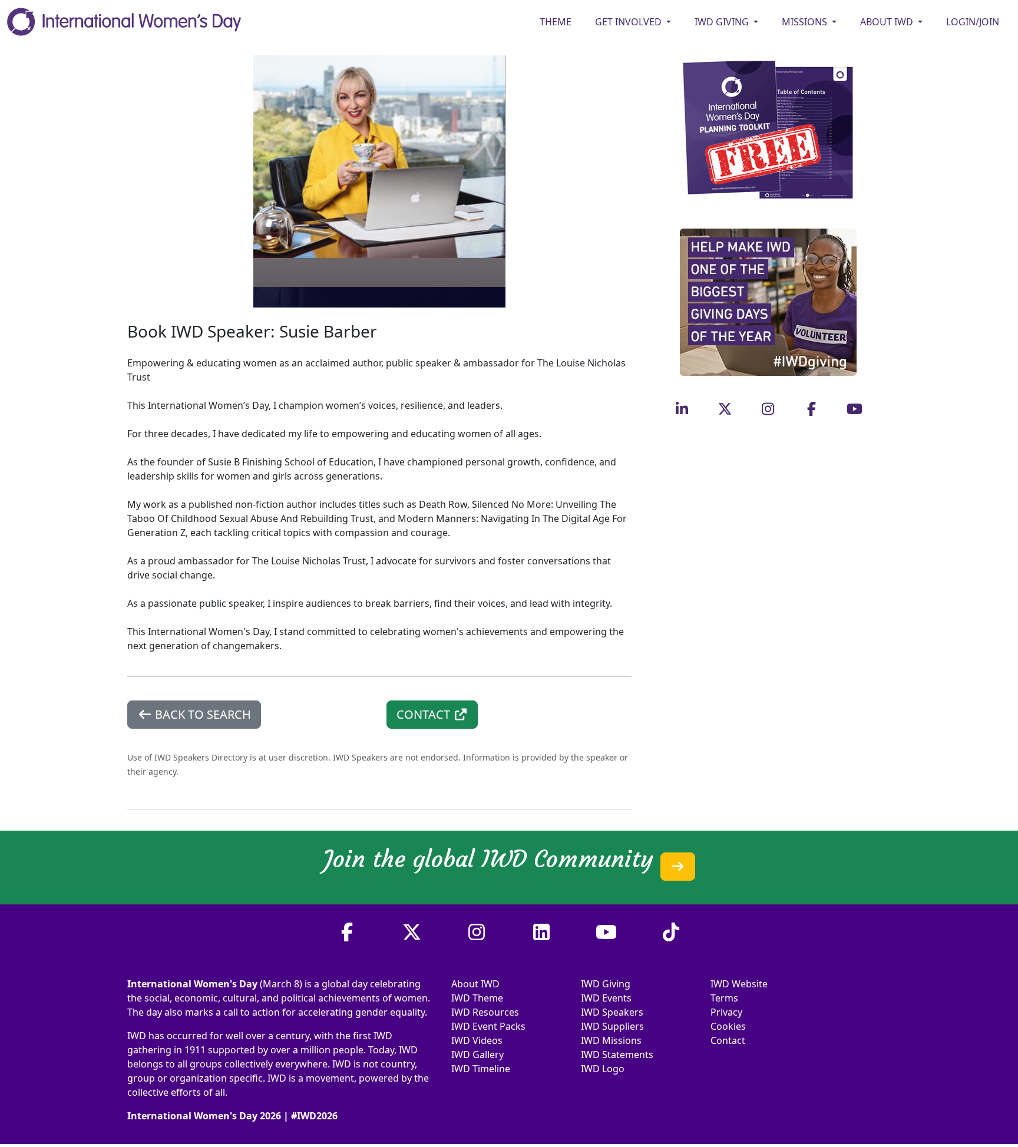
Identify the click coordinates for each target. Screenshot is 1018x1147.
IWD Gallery (477, 1054)
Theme (555, 21)
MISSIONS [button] (805, 21)
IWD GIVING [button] (723, 21)
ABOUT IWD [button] (887, 21)
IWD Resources (485, 1012)
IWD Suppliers (612, 1026)
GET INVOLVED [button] (629, 21)
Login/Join (972, 21)
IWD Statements (617, 1054)
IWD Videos (477, 1040)
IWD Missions (611, 1040)
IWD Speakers (612, 1012)
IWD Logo (602, 1068)
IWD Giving (605, 983)
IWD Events (606, 997)
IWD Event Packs (488, 1026)
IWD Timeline (480, 1068)
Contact (727, 1040)
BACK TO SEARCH (201, 714)
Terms (724, 997)
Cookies (728, 1026)
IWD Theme (477, 997)
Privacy (726, 1012)
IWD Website (739, 983)
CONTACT (424, 714)
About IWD (475, 983)
